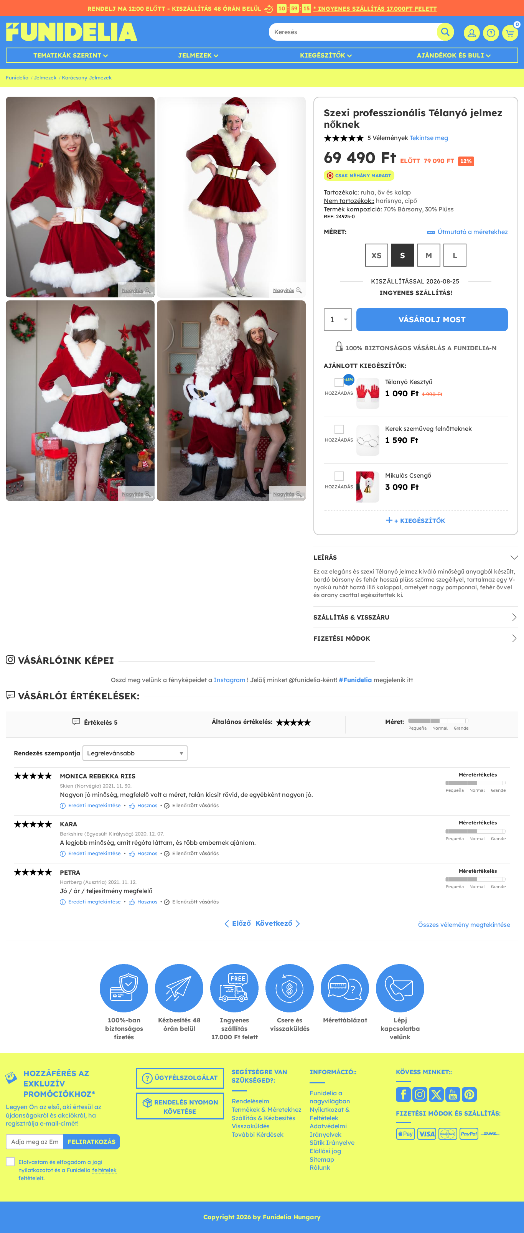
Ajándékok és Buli (450, 55)
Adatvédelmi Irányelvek (328, 1130)
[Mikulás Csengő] (367, 487)
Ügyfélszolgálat (185, 1077)
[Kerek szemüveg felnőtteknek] (367, 440)
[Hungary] (403, 1095)
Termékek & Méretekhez (267, 1109)
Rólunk (320, 1167)
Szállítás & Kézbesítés (263, 1118)
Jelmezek (195, 55)
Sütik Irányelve (332, 1142)
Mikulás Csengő (408, 475)
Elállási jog (325, 1151)
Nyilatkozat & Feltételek (330, 1114)
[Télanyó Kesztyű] (367, 393)
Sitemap (322, 1159)
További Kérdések (257, 1134)
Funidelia (17, 77)
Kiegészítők (322, 55)
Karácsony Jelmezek (87, 77)
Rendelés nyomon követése (185, 1106)
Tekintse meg (429, 138)
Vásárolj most (432, 319)
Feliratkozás (91, 1142)
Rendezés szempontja (47, 753)
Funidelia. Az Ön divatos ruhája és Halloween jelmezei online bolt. (71, 32)
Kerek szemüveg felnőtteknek (428, 428)
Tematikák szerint (67, 55)
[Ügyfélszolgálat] (491, 33)
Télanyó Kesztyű (408, 382)
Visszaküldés (251, 1126)
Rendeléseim (250, 1101)
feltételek (104, 1170)
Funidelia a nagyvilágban (330, 1097)
